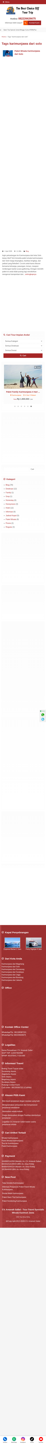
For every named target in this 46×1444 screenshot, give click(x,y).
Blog (27, 251)
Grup (8, 496)
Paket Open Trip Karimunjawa (14, 1197)
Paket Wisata (11, 519)
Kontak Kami (34, 23)
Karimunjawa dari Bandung (12, 977)
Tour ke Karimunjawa (10, 1143)
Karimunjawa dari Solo (11, 967)
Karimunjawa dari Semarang (13, 969)
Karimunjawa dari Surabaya (13, 972)
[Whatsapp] (43, 714)
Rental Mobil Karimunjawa (12, 1193)
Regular (9, 527)
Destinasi (9, 489)
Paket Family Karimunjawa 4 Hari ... (23, 392)
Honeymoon (10, 504)
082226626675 (27, 18)
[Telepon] (43, 719)
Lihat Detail (25, 376)
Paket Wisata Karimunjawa (12, 1141)
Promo (8, 523)
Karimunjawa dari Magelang (13, 964)
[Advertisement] (23, 153)
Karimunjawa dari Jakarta (12, 980)
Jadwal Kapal (11, 515)
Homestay (10, 500)
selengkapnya (30, 274)
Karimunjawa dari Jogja (11, 975)
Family (8, 493)
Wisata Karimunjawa (10, 1138)
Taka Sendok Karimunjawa (13, 1183)
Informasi (9, 512)
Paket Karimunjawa (9, 1146)
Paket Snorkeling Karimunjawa (14, 1201)
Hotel (8, 508)
